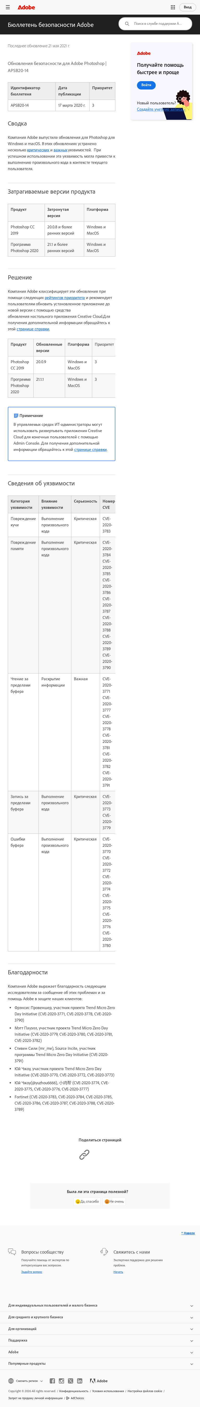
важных (60, 149)
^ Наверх (188, 1233)
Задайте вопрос (31, 1272)
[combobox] (155, 23)
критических (38, 149)
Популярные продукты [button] (27, 1363)
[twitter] (70, 1381)
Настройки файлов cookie (145, 1391)
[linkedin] (79, 1381)
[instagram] (61, 1381)
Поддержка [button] (17, 1340)
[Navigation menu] (8, 7)
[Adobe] (26, 7)
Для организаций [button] (22, 1329)
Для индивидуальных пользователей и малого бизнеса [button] (52, 1305)
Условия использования (108, 1391)
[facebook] (52, 1381)
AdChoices (77, 1398)
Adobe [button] (13, 1352)
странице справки (33, 328)
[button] (173, 7)
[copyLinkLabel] (84, 1158)
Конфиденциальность (74, 1391)
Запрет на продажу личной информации (35, 1398)
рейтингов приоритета (65, 297)
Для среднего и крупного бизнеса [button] (35, 1317)
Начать (118, 1272)
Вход (188, 7)
